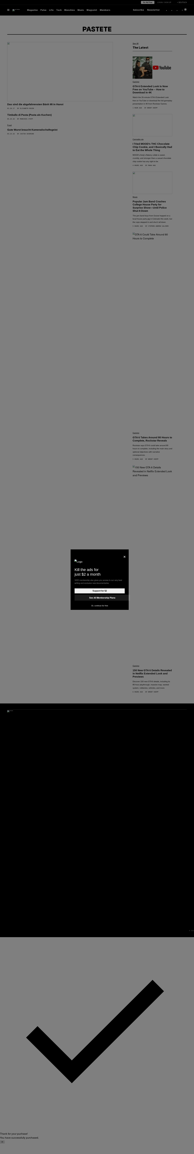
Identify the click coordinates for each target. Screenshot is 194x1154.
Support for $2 (100, 591)
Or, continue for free (99, 606)
